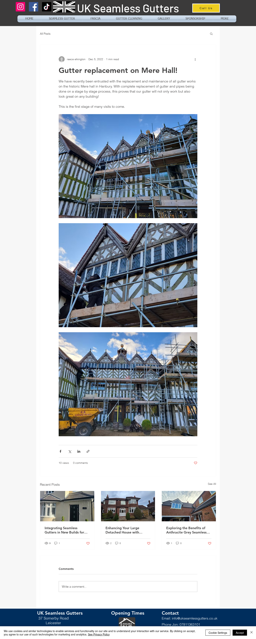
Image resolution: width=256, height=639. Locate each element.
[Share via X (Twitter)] (69, 451)
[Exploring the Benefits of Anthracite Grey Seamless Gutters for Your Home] (189, 506)
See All (212, 484)
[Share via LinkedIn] (79, 451)
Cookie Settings (218, 633)
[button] (224, 18)
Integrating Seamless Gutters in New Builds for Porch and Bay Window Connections (64, 530)
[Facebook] (33, 6)
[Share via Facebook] (60, 451)
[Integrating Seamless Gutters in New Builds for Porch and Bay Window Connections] (67, 506)
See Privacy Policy (99, 634)
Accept (240, 633)
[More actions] (195, 59)
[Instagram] (20, 6)
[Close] (251, 632)
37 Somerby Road (53, 618)
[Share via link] (88, 451)
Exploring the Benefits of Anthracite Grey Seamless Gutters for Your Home (186, 530)
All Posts (45, 33)
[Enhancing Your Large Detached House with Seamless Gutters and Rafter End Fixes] (128, 506)
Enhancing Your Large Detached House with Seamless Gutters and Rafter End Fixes (128, 530)
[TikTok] (46, 6)
